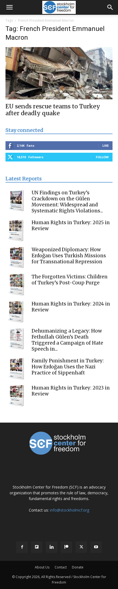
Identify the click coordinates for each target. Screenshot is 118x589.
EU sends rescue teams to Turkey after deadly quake (52, 110)
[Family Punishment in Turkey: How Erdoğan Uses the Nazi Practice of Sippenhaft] (16, 369)
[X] (81, 547)
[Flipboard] (36, 547)
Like (105, 145)
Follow (102, 157)
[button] (9, 7)
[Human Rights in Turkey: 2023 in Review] (16, 396)
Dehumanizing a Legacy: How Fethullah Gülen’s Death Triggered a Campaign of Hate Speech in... (67, 340)
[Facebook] (21, 547)
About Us (42, 567)
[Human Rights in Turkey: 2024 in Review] (16, 312)
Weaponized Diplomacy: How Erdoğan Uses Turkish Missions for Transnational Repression (69, 256)
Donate (77, 567)
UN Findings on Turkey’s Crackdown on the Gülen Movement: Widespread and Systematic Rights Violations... (67, 202)
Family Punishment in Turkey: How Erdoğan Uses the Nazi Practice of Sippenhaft (68, 367)
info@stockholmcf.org (69, 510)
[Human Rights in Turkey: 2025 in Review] (16, 230)
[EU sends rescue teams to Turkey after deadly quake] (59, 73)
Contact (61, 567)
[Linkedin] (51, 547)
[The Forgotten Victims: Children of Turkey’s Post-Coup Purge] (16, 285)
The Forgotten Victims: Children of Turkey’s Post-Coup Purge (70, 280)
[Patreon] (66, 547)
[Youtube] (96, 547)
